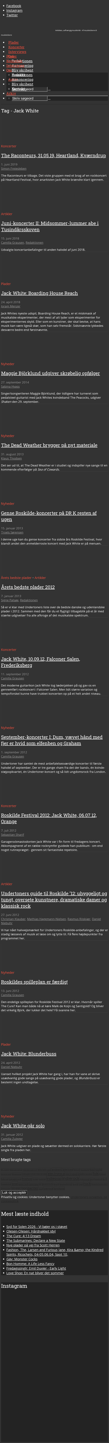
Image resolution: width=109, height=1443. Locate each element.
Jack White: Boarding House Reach (39, 293)
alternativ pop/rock (30, 1170)
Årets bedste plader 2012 (28, 587)
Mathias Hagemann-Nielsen (46, 919)
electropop (71, 1173)
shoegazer (6, 1188)
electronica (56, 1173)
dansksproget (6, 1174)
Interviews (17, 51)
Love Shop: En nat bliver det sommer (35, 1273)
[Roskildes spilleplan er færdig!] (26, 968)
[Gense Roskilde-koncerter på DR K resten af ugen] (26, 499)
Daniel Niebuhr (11, 1067)
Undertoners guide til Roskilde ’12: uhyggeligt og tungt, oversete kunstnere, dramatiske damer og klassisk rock (54, 899)
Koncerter (14, 61)
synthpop (59, 1188)
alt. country (5, 1170)
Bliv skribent (22, 70)
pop (15, 1183)
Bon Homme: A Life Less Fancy (30, 1263)
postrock (47, 1184)
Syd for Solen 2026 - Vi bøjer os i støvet (36, 1226)
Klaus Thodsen (11, 458)
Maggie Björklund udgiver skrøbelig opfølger (50, 373)
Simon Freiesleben (13, 168)
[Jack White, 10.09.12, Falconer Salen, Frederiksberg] (26, 645)
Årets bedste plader (16, 577)
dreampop (16, 1174)
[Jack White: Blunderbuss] (21, 1039)
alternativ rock (44, 1169)
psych (56, 1184)
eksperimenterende (34, 1174)
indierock (70, 1178)
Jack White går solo (23, 1125)
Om (9, 70)
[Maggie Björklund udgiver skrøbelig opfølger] (18, 359)
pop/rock (23, 1183)
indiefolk (42, 1179)
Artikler (6, 214)
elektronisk (85, 1173)
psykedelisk (66, 1183)
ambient (57, 1169)
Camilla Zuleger (12, 1139)
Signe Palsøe (9, 600)
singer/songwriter (25, 1188)
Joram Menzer (10, 306)
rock (87, 1183)
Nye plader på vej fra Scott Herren (33, 1245)
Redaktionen (22, 75)
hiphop (27, 1179)
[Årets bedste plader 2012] (26, 573)
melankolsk (6, 1184)
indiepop (54, 1178)
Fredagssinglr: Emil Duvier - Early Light (36, 1268)
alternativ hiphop (16, 1170)
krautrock (98, 1179)
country (99, 1169)
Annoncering (22, 79)
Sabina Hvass (10, 386)
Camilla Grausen (12, 242)
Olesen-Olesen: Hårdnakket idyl (31, 1231)
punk (75, 1184)
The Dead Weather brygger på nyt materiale (49, 445)
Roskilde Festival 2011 (99, 1184)
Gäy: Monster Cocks (21, 1259)
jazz (91, 1179)
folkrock (4, 1179)
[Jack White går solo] (26, 1111)
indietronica (84, 1179)
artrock (77, 1169)
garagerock (15, 1178)
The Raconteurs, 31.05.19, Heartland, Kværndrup (53, 155)
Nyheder (7, 364)
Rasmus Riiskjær (79, 919)
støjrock (48, 1188)
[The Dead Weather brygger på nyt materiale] (26, 431)
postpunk (35, 1183)
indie (35, 1179)
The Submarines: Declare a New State (35, 1240)
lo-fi (105, 1179)
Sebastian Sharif (12, 835)
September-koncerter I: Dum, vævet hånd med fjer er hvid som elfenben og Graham (52, 740)
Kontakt (18, 88)
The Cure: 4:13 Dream (23, 1236)
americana (68, 1169)
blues (92, 1169)
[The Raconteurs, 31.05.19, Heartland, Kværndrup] (26, 141)
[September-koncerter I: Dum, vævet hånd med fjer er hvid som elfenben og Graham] (26, 723)
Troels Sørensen (12, 532)
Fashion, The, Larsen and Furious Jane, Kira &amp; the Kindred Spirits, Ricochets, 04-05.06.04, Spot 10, (54, 1252)
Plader (11, 56)
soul (41, 1189)
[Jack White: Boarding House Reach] (21, 279)
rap (81, 1184)
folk (95, 1173)
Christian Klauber (13, 919)
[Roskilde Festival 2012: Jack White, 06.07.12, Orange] (26, 801)
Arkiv (11, 93)
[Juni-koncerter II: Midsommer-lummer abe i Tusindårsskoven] (26, 209)
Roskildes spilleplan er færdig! (34, 982)
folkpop (103, 1174)
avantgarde (85, 1170)
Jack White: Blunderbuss (28, 1054)
